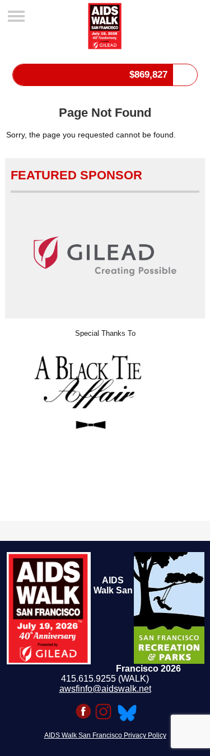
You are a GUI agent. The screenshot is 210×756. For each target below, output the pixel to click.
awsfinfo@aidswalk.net (105, 688)
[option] (104, 386)
